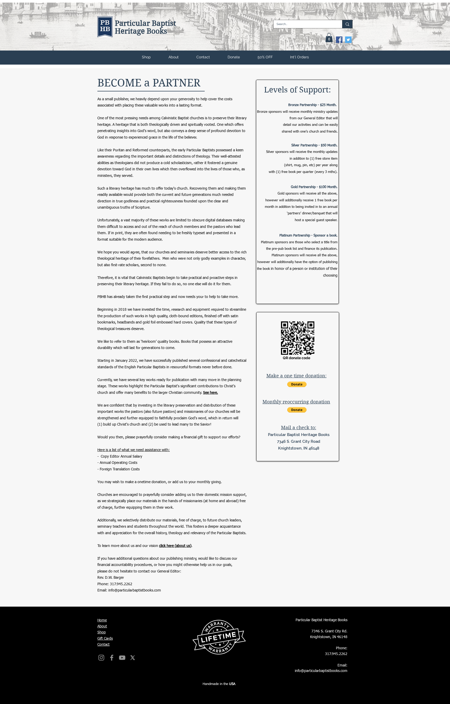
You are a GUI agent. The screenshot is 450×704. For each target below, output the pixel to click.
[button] (329, 37)
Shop (101, 632)
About (102, 626)
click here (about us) (175, 546)
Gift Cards (105, 638)
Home (102, 620)
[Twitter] (348, 39)
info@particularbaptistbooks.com (134, 590)
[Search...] (347, 24)
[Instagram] (101, 658)
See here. (210, 393)
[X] (132, 658)
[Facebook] (339, 39)
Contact (103, 644)
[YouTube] (122, 658)
